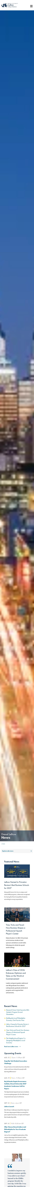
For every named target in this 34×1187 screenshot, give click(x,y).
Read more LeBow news (11, 1046)
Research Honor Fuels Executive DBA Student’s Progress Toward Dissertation (17, 1012)
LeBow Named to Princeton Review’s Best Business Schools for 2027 (16, 885)
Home (3, 844)
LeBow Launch (9, 1106)
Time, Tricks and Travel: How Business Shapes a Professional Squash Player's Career (17, 1032)
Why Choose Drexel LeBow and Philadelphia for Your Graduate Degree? (15, 1129)
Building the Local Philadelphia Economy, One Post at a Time (15, 1019)
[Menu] (31, 7)
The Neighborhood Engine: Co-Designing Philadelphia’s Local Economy (16, 1040)
